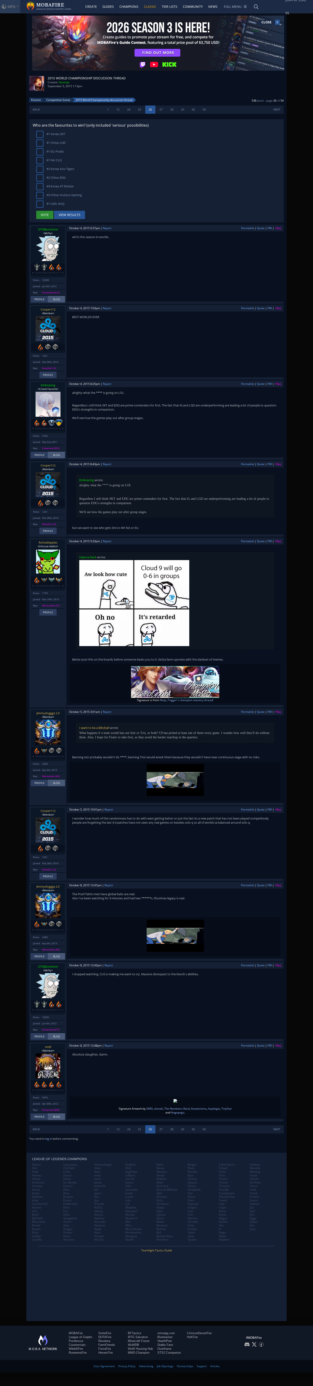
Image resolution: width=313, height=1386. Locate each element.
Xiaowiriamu (199, 1109)
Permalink (247, 228)
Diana (67, 1179)
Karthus (99, 1218)
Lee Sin (130, 1179)
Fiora (66, 1207)
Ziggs (253, 1218)
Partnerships (185, 1366)
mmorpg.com (166, 1333)
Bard (35, 1215)
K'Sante (99, 1204)
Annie (35, 1193)
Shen (191, 1200)
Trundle (224, 1190)
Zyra (252, 1229)
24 (128, 109)
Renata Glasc (164, 1236)
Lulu (128, 1200)
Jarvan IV (99, 1186)
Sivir (190, 1215)
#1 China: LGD (56, 143)
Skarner (193, 1218)
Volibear (255, 1165)
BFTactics (134, 1333)
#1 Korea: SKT (55, 134)
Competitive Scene (58, 100)
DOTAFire (104, 1337)
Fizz (65, 1211)
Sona (191, 1225)
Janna (98, 1182)
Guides (108, 6)
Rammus (162, 1225)
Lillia (128, 1186)
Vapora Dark (87, 557)
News (212, 6)
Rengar (192, 1165)
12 (118, 109)
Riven (191, 1168)
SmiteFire (104, 1333)
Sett (190, 1193)
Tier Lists (169, 6)
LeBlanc (130, 1175)
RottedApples (48, 542)
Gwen (67, 1236)
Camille (37, 1240)
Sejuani (192, 1182)
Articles (215, 1366)
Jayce (97, 1193)
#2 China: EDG (56, 177)
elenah (158, 1109)
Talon (222, 1172)
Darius (67, 1175)
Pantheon (162, 1204)
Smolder (193, 1222)
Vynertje (64, 82)
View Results (69, 215)
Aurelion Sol (39, 1204)
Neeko (160, 1175)
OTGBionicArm (48, 229)
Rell (158, 1232)
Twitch (223, 1200)
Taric (222, 1175)
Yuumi (254, 1200)
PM (270, 228)
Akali (35, 1172)
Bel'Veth (37, 1218)
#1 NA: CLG (54, 160)
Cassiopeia (70, 1165)
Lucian (129, 1197)
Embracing (48, 385)
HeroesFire (105, 1352)
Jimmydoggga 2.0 (48, 713)
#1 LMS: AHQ (55, 204)
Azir (34, 1211)
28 (171, 109)
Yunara (254, 1197)
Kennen (99, 1236)
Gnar (66, 1225)
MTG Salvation (138, 1337)
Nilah (159, 1182)
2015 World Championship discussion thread (104, 100)
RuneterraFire (78, 1352)
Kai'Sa (98, 1207)
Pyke (159, 1211)
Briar (35, 1232)
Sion (190, 1211)
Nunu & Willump (166, 1190)
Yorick (254, 1193)
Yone (253, 1190)
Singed (192, 1207)
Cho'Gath (69, 1168)
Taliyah (223, 1168)
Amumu (37, 1186)
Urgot (222, 1207)
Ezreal (67, 1200)
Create (91, 6)
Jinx (96, 1200)
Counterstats (77, 1345)
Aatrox (36, 1165)
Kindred (130, 1165)
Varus (222, 1211)
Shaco (191, 1197)
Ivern (97, 1179)
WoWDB (133, 1345)
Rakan (160, 1222)
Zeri (252, 1215)
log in (48, 1139)
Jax (96, 1190)
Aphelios (37, 1197)
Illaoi (97, 1172)
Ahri (34, 1168)
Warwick (255, 1168)
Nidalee (161, 1179)
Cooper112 (48, 309)
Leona (129, 1182)
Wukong (255, 1172)
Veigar (223, 1218)
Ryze (191, 1175)
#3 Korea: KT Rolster (60, 186)
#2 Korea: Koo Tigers (60, 169)
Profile (39, 299)
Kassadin (100, 1222)
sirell (48, 1047)
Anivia (36, 1190)
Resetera (104, 1341)
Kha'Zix (99, 1240)
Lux (127, 1204)
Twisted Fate (227, 1197)
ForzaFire (104, 1348)
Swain (191, 1232)
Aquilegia (214, 1109)
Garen (67, 1222)
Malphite (131, 1207)
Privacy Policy (126, 1366)
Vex (221, 1225)
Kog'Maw (131, 1172)
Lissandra (131, 1190)
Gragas (68, 1229)
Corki (66, 1172)
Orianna (161, 1197)
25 (139, 109)
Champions (128, 6)
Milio (128, 1225)
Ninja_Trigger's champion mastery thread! (186, 700)
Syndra (192, 1240)
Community (193, 6)
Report (107, 228)
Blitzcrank (38, 1222)
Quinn (160, 1218)
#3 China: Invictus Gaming (64, 195)
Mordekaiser (133, 1232)
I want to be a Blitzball (94, 728)
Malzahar (131, 1211)
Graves (67, 1232)
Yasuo (254, 1186)
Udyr (222, 1204)
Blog (56, 299)
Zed (252, 1211)
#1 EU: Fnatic (55, 151)
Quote (261, 228)
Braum (36, 1229)
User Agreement (104, 1366)
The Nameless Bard (176, 1109)
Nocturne (162, 1186)
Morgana (131, 1236)
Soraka (192, 1229)
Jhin (96, 1197)
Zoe (252, 1225)
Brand (36, 1225)
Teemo (223, 1179)
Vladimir (224, 1240)
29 (182, 109)
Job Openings (165, 1366)
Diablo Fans (165, 1345)
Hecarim (68, 1240)
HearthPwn (164, 1341)
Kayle (97, 1229)
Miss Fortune (133, 1229)
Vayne (223, 1215)
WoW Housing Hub (140, 1348)
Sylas (191, 1236)
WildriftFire (76, 1348)
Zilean (254, 1222)
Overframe (164, 1348)
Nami (159, 1165)
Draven (68, 1186)
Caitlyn (36, 1236)
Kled (128, 1168)
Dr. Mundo (70, 1182)
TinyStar (226, 1109)
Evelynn (68, 1197)
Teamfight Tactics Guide (156, 1250)
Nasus (160, 1168)
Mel (127, 1222)
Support (202, 1366)
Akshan (36, 1175)
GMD (149, 1109)
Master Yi (131, 1218)
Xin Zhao (255, 1182)
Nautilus (161, 1172)
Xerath (254, 1179)
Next (276, 109)
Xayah (254, 1175)
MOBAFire (76, 1333)
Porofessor (76, 1341)
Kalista (98, 1211)
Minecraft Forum (139, 1341)
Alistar (36, 1179)
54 (204, 109)
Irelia (97, 1175)
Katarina (99, 1225)
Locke (129, 1193)
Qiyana (160, 1215)
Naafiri (129, 1240)
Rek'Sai (161, 1229)
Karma (98, 1215)
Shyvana (193, 1204)
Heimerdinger (103, 1165)
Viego (222, 1232)
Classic (150, 6)
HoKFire (192, 1337)
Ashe (35, 1200)
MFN (11, 6)
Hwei (97, 1168)
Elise (66, 1193)
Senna (192, 1186)
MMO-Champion (138, 1352)
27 (161, 109)
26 (150, 109)
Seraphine (194, 1190)
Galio (66, 1215)
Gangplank (70, 1218)
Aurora (36, 1207)
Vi (220, 1229)
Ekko (66, 1190)
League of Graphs (80, 1337)
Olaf (159, 1193)
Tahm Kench (227, 1165)
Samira (192, 1179)
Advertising (146, 1366)
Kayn (97, 1232)
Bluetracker (165, 1337)
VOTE (45, 215)
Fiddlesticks (70, 1204)
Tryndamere (227, 1193)
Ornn (159, 1200)
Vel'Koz (223, 1222)
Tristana (224, 1186)
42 (193, 109)
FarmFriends (106, 1345)
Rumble (192, 1172)
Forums (36, 100)
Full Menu (233, 6)
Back (36, 109)
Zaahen (254, 1204)
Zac (252, 1207)
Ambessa (38, 1182)
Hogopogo (177, 1112)
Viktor (222, 1236)
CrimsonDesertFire (199, 1333)
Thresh (223, 1182)
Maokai (130, 1215)
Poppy (160, 1207)
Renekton (162, 1240)
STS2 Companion (169, 1352)
